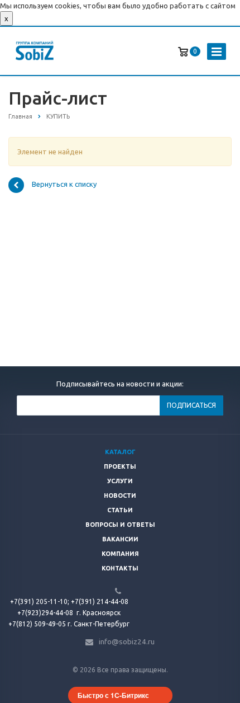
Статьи (120, 510)
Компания (120, 553)
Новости (120, 495)
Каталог (120, 452)
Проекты (120, 466)
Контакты (120, 568)
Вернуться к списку (64, 184)
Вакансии (120, 539)
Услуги (120, 481)
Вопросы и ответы (120, 524)
